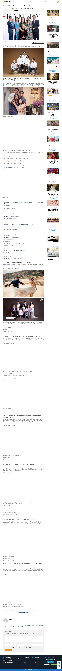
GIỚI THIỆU (14, 1)
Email (19, 643)
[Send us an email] (49, 659)
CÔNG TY (18, 1)
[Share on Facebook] (20, 612)
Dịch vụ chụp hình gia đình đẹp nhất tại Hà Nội (16, 167)
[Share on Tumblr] (27, 612)
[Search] (58, 2)
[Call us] (51, 659)
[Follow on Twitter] (48, 659)
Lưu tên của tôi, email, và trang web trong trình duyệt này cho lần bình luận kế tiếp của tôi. (20, 647)
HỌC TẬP (26, 1)
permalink (20, 615)
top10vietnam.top (8, 46)
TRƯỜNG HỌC (31, 1)
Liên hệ (44, 1)
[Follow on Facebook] (46, 659)
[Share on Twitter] (22, 612)
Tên (5, 643)
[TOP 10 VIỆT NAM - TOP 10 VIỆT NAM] (7, 2)
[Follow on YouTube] (54, 659)
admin (11, 10)
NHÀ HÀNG (36, 1)
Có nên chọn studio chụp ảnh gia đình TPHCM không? (14, 626)
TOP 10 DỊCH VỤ (9, 5)
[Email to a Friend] (24, 612)
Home (4, 5)
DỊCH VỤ (22, 1)
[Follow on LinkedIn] (52, 659)
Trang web (32, 643)
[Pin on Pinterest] (25, 612)
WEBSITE (40, 1)
